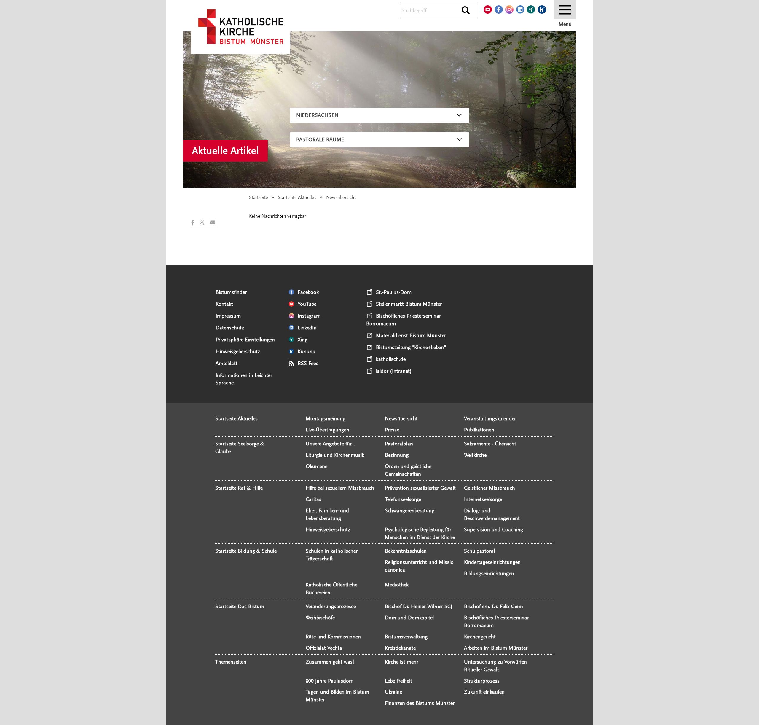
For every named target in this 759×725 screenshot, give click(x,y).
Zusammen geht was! (330, 662)
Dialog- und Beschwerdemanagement (492, 514)
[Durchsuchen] (466, 10)
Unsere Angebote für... (330, 444)
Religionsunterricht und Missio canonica (419, 566)
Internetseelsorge (483, 499)
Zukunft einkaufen (484, 692)
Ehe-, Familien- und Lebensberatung (327, 514)
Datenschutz (230, 328)
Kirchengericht (480, 637)
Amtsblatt (226, 363)
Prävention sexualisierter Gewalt (420, 488)
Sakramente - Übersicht (490, 444)
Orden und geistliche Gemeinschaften (408, 470)
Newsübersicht (401, 418)
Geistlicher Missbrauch (489, 488)
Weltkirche (475, 455)
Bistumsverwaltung (406, 637)
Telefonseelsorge (403, 499)
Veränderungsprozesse (331, 606)
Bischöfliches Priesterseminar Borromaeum (496, 621)
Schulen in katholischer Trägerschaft (332, 554)
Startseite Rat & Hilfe (239, 488)
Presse (392, 430)
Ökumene (316, 466)
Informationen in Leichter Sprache (244, 379)
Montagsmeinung (325, 418)
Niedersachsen (317, 115)
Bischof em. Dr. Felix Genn (493, 606)
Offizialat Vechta (324, 648)
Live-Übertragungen (327, 430)
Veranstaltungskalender (490, 418)
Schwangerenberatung (409, 510)
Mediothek (397, 585)
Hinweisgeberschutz (238, 351)
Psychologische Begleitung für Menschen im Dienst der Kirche (420, 533)
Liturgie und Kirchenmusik (335, 455)
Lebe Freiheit (398, 681)
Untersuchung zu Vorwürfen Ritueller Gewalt (495, 665)
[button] (195, 222)
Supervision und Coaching (493, 529)
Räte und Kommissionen (333, 637)
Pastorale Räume (320, 139)
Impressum (228, 316)
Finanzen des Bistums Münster (420, 703)
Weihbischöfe (320, 618)
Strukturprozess (482, 681)
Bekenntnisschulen (406, 551)
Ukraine (393, 692)
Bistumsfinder (231, 292)
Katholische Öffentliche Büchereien (331, 588)
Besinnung (397, 455)
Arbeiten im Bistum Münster (495, 648)
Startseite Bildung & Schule (246, 551)
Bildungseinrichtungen (489, 573)
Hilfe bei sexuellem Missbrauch (340, 488)
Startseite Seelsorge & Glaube (239, 447)
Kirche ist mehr (401, 662)
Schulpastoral (479, 551)
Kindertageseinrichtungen (492, 562)
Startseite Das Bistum (239, 606)
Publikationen (479, 430)
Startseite (258, 197)
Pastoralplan (399, 444)
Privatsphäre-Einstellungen (245, 339)
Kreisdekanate (400, 648)
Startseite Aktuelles (297, 197)
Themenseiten (230, 662)
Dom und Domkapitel (409, 618)
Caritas (313, 499)
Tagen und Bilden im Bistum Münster (337, 695)
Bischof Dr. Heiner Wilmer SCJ (418, 606)
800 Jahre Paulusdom (329, 681)
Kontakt (224, 304)
